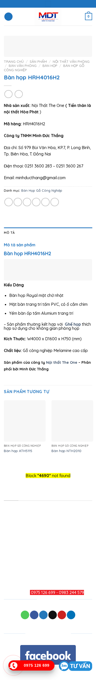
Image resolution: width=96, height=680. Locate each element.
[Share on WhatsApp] (8, 202)
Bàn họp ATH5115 (18, 450)
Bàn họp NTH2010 (66, 450)
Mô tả (9, 232)
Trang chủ (14, 61)
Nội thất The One (61, 362)
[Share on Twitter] (27, 202)
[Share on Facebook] (18, 202)
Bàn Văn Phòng (23, 65)
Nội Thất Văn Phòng (71, 61)
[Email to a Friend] (36, 202)
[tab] (48, 232)
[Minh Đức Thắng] (48, 17)
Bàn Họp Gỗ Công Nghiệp (41, 190)
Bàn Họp (49, 65)
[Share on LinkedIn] (54, 202)
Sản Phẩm (38, 61)
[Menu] (8, 17)
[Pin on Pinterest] (45, 202)
